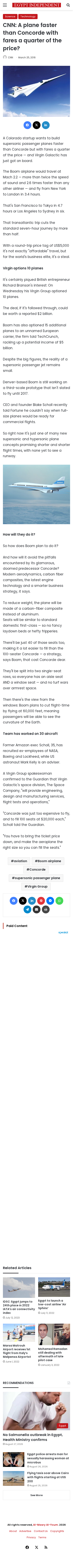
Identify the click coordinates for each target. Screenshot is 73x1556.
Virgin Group (37, 886)
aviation (20, 861)
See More (36, 1495)
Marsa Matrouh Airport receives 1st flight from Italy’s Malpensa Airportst (17, 1351)
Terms (42, 1537)
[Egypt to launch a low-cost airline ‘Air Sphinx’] (54, 1287)
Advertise (25, 1531)
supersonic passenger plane (37, 878)
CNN (10, 57)
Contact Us (41, 1531)
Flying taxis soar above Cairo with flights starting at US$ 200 (48, 1477)
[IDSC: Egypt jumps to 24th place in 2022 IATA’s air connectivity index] (19, 1287)
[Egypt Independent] (36, 5)
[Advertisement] (36, 1099)
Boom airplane (49, 861)
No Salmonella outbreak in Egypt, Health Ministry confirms (33, 1437)
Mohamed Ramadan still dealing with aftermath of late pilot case (52, 1354)
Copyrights (57, 1531)
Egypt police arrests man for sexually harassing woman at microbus (48, 1458)
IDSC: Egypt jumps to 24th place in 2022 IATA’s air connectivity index (19, 1307)
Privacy (31, 1537)
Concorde (37, 869)
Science (10, 16)
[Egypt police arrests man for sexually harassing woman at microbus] (13, 1459)
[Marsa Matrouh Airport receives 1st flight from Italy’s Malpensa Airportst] (19, 1333)
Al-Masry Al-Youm (45, 1525)
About (13, 1531)
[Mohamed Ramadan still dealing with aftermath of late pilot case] (54, 1334)
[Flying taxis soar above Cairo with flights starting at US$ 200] (13, 1478)
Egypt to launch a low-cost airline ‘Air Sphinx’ (52, 1304)
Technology (27, 16)
